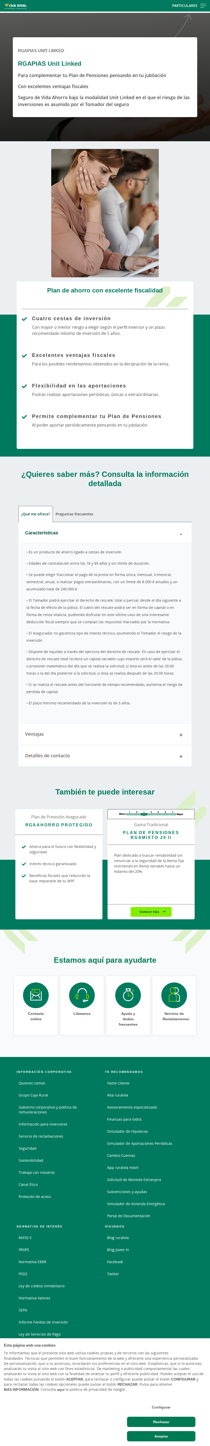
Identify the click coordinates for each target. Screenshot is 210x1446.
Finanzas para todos (124, 1119)
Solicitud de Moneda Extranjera (134, 1179)
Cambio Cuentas (121, 1155)
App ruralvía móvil (123, 1167)
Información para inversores (43, 1124)
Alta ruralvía (117, 1095)
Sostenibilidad (31, 1160)
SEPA (23, 1310)
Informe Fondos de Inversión (43, 1322)
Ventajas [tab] (34, 734)
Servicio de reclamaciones (41, 1136)
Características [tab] (41, 533)
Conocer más (150, 912)
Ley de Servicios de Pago (39, 1334)
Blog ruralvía (118, 1237)
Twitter (113, 1273)
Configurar (161, 1407)
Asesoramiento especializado (132, 1107)
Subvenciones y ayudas (127, 1191)
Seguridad (27, 1148)
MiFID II (25, 1237)
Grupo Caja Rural (33, 1095)
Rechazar (161, 1422)
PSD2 (23, 1273)
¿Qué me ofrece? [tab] (35, 514)
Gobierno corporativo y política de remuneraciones (48, 1109)
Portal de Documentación (128, 1215)
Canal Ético (28, 1184)
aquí (61, 1389)
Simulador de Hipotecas (127, 1131)
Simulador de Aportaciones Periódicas (139, 1143)
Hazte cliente (118, 1083)
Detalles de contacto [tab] (47, 755)
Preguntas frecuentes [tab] (74, 514)
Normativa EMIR (32, 1261)
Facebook (115, 1261)
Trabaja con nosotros (37, 1172)
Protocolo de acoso (35, 1196)
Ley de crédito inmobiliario (42, 1285)
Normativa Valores (34, 1298)
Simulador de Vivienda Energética (136, 1203)
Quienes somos (32, 1083)
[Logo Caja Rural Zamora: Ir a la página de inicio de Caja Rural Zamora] (33, 5)
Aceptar (161, 1436)
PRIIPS (24, 1249)
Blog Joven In (118, 1249)
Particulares (184, 5)
